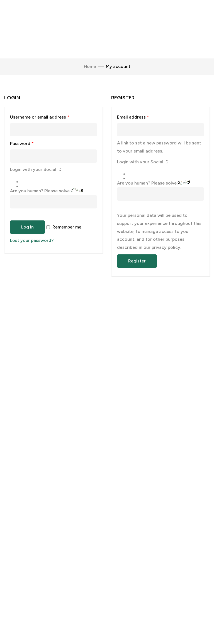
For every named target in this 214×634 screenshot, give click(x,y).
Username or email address (48, 116)
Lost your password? (32, 240)
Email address (142, 116)
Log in (27, 227)
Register (137, 261)
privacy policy (166, 247)
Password (31, 142)
